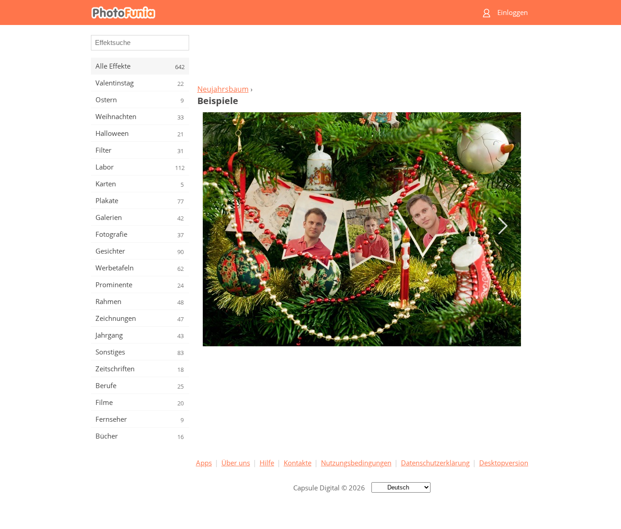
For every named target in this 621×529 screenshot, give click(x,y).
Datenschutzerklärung (435, 462)
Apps (204, 462)
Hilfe (267, 462)
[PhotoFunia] (275, 12)
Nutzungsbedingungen (356, 462)
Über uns (235, 462)
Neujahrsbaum (223, 89)
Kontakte (297, 462)
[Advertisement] (361, 57)
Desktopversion (503, 462)
